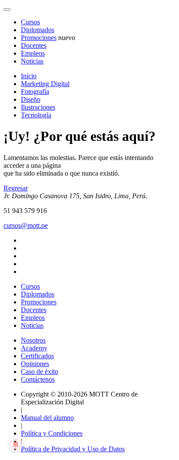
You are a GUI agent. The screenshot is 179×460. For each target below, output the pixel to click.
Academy (34, 348)
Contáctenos (38, 379)
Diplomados (37, 29)
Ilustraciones (38, 107)
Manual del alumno (47, 417)
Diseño (30, 99)
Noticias (32, 61)
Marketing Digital (45, 83)
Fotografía (35, 91)
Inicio (28, 76)
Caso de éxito (39, 371)
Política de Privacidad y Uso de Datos (73, 449)
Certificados (37, 356)
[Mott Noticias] (6, 9)
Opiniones (35, 363)
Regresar (15, 188)
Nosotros (33, 340)
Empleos (33, 53)
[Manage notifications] (16, 444)
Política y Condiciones (52, 433)
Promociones (38, 37)
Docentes (33, 45)
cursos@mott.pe (25, 225)
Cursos (30, 22)
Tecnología (36, 115)
